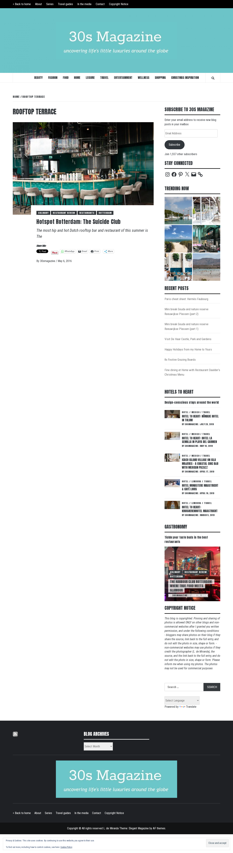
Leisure (90, 77)
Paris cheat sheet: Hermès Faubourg (186, 299)
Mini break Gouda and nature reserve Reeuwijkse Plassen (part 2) (186, 311)
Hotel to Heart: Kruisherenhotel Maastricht (200, 509)
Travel (104, 77)
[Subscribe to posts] (15, 734)
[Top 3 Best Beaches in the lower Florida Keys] (178, 239)
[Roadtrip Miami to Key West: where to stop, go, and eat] (178, 210)
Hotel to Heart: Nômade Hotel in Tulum (200, 418)
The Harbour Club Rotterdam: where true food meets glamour (191, 586)
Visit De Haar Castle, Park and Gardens (188, 339)
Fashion (52, 77)
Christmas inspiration (185, 77)
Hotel (185, 412)
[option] (192, 574)
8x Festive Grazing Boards (180, 359)
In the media (84, 4)
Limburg (196, 481)
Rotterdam (105, 212)
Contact (100, 4)
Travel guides (65, 4)
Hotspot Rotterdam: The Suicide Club (78, 222)
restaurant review (64, 212)
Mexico (195, 412)
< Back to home (22, 4)
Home (77, 77)
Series (50, 4)
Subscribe (174, 144)
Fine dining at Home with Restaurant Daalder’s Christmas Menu (192, 372)
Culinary (43, 212)
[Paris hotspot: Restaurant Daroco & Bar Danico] (178, 267)
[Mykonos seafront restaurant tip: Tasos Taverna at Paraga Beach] (206, 210)
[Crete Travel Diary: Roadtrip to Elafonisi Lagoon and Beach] (206, 267)
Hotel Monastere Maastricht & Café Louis (200, 487)
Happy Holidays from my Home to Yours (188, 349)
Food (65, 77)
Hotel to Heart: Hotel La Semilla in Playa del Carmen (199, 440)
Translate (191, 706)
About (38, 4)
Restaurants (86, 212)
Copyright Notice (118, 4)
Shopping (160, 77)
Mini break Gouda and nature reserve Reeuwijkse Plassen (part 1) (186, 326)
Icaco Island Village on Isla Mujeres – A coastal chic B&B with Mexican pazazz (200, 464)
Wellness (143, 77)
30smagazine (48, 261)
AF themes (159, 828)
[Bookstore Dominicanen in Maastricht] (206, 239)
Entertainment (123, 77)
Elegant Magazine (139, 828)
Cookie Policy (66, 847)
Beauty (38, 77)
